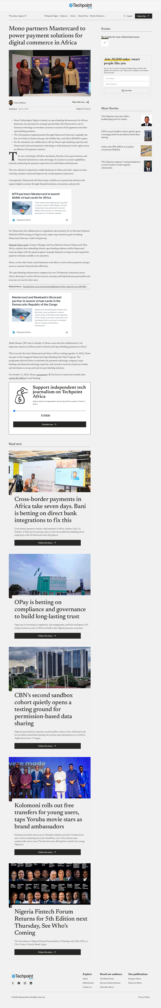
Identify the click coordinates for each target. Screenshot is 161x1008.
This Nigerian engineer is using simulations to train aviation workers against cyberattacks (120, 165)
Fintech (88, 109)
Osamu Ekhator (20, 103)
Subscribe (141, 16)
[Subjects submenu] (68, 16)
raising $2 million (17, 378)
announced (42, 375)
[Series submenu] (76, 16)
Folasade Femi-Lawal (18, 245)
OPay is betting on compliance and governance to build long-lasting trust (50, 610)
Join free (128, 90)
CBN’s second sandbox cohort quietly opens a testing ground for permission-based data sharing (43, 710)
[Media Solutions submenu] (104, 16)
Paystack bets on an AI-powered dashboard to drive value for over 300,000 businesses (55, 287)
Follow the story (45, 542)
